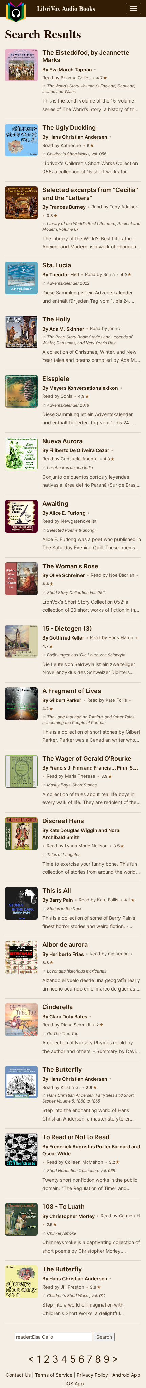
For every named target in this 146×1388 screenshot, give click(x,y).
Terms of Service (53, 1375)
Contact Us (18, 1375)
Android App (126, 1375)
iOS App (75, 1383)
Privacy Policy (92, 1375)
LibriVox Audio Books (66, 8)
